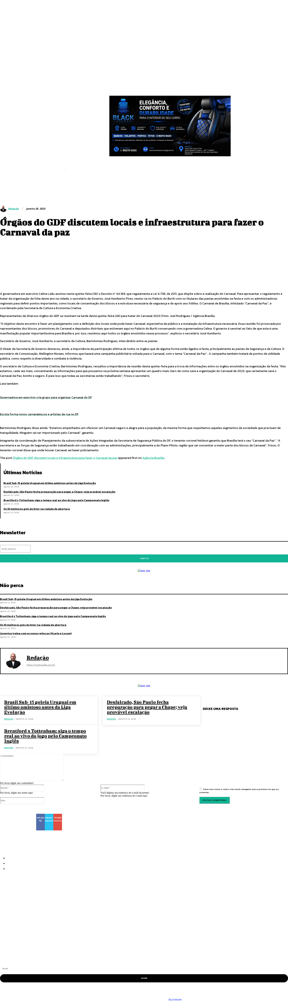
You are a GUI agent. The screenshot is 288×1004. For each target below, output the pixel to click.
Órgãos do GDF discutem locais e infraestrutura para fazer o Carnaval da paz (65, 458)
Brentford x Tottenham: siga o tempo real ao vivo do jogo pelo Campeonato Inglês (56, 500)
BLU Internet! (175, 999)
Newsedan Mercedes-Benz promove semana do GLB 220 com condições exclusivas (60, 933)
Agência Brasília (153, 458)
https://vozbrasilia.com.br (40, 665)
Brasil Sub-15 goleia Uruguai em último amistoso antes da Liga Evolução (50, 483)
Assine (144, 978)
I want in (144, 558)
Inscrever (59, 815)
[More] (122, 278)
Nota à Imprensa (12, 927)
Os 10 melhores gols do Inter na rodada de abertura (37, 509)
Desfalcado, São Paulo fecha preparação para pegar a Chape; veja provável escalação (59, 492)
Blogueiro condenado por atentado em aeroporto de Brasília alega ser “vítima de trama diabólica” (73, 939)
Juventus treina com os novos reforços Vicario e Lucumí (36, 633)
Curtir (40, 815)
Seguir (49, 815)
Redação (13, 208)
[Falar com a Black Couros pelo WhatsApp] (170, 126)
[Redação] (4, 208)
